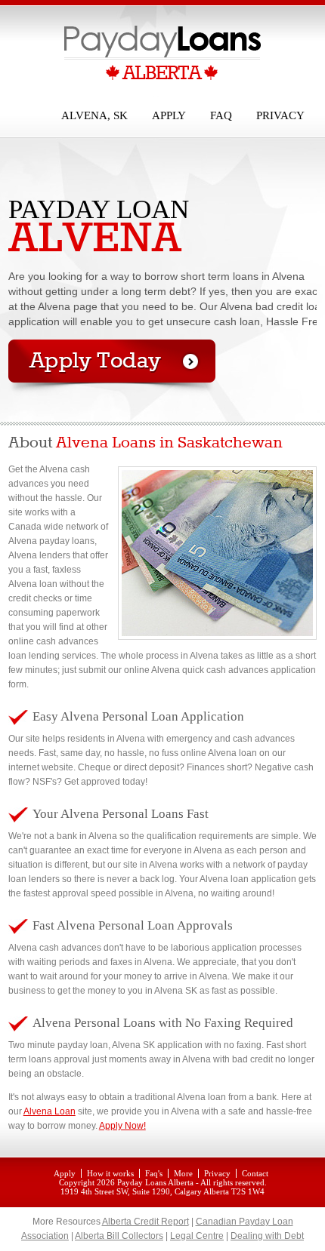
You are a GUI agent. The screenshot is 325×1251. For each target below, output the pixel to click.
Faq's (153, 1173)
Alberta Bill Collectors (119, 1236)
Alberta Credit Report (145, 1221)
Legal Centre (197, 1236)
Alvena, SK (94, 115)
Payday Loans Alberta (155, 1182)
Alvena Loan (49, 1111)
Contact (255, 1173)
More (183, 1173)
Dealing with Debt (267, 1236)
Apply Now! (122, 1125)
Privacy (280, 115)
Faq (221, 115)
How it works (110, 1173)
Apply (169, 115)
